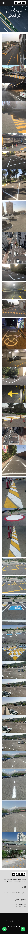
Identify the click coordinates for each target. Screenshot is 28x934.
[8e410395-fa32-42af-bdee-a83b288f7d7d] (14, 49)
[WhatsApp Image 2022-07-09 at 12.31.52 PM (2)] (14, 541)
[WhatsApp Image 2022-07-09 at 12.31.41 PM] (14, 816)
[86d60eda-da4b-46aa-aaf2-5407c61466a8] (14, 160)
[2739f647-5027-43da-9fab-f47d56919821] (14, 248)
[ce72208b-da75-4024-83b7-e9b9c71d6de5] (14, 415)
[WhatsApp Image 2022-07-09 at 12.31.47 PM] (14, 652)
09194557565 (19, 906)
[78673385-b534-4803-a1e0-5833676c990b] (14, 376)
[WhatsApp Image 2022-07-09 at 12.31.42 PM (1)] (14, 784)
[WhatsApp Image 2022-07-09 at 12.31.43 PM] (14, 760)
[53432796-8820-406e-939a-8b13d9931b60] (14, 358)
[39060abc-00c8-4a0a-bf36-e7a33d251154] (14, 273)
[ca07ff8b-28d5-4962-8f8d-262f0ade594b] (14, 394)
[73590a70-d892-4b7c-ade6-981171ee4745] (14, 290)
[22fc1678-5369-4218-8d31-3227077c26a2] (14, 92)
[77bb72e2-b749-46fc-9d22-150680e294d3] (14, 142)
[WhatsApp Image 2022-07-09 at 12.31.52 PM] (14, 517)
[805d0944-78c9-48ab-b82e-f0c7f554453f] (14, 184)
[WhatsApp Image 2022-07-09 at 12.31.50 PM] (14, 584)
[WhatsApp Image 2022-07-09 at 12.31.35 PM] (14, 859)
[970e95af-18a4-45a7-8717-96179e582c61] (14, 216)
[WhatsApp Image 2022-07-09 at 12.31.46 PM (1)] (14, 688)
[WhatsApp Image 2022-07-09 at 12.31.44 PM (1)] (14, 742)
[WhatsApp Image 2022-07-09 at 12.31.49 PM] (14, 609)
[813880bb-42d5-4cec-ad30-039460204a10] (14, 333)
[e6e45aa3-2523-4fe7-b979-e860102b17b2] (14, 436)
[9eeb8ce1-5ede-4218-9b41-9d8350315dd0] (14, 74)
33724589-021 (19, 904)
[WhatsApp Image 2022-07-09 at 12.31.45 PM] (14, 706)
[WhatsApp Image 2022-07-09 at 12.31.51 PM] (14, 566)
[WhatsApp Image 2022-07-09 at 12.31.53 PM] (14, 492)
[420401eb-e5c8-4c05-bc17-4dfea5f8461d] (14, 308)
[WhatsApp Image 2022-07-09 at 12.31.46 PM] (14, 670)
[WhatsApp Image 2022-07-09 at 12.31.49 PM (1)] (14, 634)
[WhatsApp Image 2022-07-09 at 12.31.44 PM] (14, 724)
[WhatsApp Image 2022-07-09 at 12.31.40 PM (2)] (14, 841)
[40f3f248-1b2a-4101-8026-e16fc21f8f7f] (14, 117)
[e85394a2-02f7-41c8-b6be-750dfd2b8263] (14, 460)
